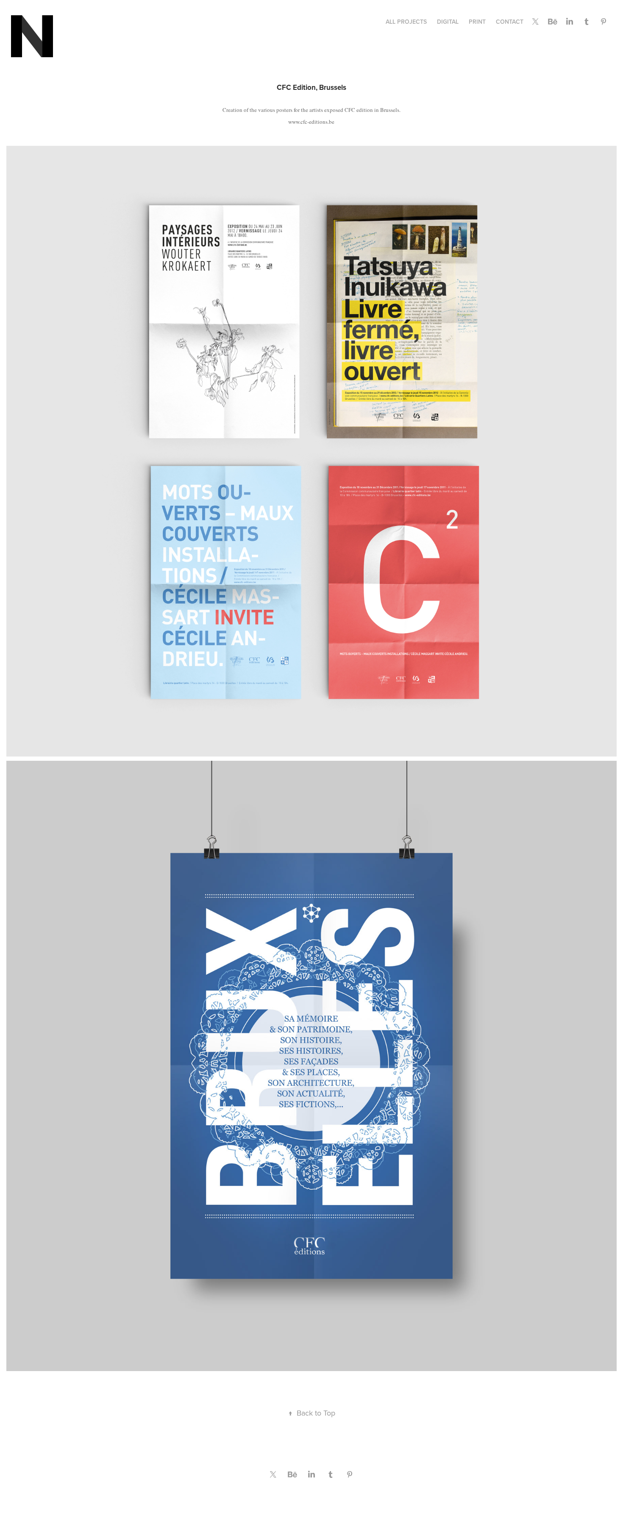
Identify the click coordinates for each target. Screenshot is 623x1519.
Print (477, 21)
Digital (448, 21)
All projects (406, 21)
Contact (509, 21)
